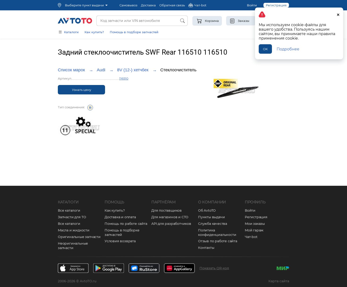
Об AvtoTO (207, 210)
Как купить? (94, 32)
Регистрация (256, 217)
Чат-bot (251, 237)
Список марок (71, 70)
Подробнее (288, 49)
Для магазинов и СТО (169, 217)
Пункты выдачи (211, 217)
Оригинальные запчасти (79, 237)
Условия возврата (120, 241)
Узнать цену (81, 90)
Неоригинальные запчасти (73, 245)
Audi (101, 70)
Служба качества (212, 224)
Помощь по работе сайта (126, 224)
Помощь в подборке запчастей (122, 232)
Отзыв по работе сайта (217, 241)
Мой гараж (254, 230)
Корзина (212, 21)
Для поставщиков (166, 210)
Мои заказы (255, 224)
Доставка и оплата (120, 217)
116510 (123, 78)
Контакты (206, 248)
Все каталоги (69, 210)
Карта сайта (278, 281)
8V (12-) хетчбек (132, 70)
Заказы (243, 21)
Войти (252, 5)
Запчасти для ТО (72, 217)
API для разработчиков (171, 224)
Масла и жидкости (73, 230)
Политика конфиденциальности (217, 232)
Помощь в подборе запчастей (134, 32)
